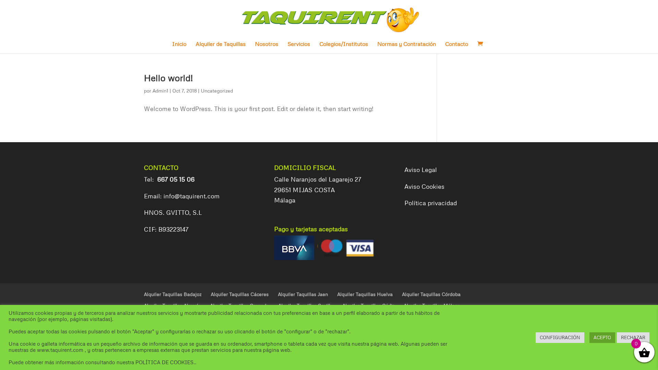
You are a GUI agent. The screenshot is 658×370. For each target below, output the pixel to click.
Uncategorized (217, 91)
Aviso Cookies (424, 186)
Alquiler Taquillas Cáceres (240, 294)
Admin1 (160, 91)
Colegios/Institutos (343, 44)
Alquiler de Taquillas (221, 44)
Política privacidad (430, 203)
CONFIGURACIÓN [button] (560, 337)
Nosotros (266, 44)
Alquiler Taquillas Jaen (303, 294)
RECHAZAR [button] (633, 337)
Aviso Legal (420, 169)
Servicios (299, 44)
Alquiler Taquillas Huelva (365, 294)
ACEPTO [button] (602, 337)
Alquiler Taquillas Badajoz (173, 294)
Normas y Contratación (406, 44)
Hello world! (168, 77)
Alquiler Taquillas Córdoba (431, 294)
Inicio (179, 44)
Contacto (456, 44)
